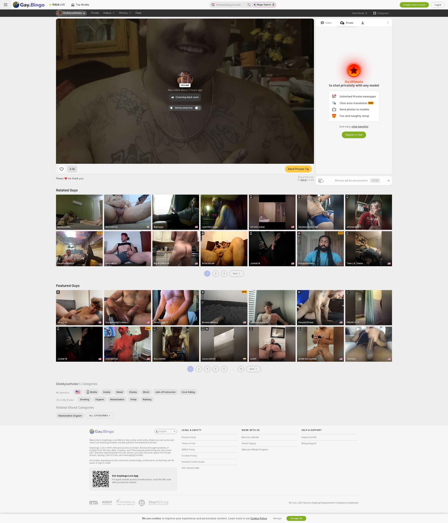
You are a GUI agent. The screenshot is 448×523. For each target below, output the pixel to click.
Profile (95, 13)
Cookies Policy (189, 456)
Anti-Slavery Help (190, 468)
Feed (138, 13)
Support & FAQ (309, 437)
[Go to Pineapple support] (142, 503)
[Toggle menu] (5, 4)
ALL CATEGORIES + (99, 415)
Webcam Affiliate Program (255, 449)
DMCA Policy (188, 449)
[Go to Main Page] (28, 4)
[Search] (249, 4)
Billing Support (309, 443)
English (163, 431)
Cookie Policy (258, 518)
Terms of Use (188, 443)
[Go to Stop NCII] (159, 503)
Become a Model (250, 437)
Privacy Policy (189, 437)
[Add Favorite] (61, 169)
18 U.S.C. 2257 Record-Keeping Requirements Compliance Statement (323, 503)
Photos (125, 13)
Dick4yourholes (67, 384)
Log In (438, 5)
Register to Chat (353, 134)
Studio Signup (249, 443)
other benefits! (359, 126)
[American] (78, 392)
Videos (109, 13)
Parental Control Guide (193, 462)
